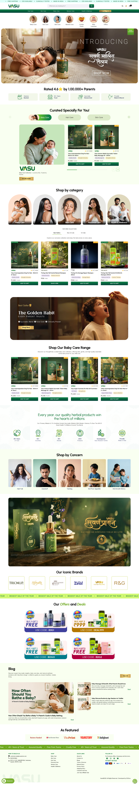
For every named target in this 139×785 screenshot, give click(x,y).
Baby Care (56, 11)
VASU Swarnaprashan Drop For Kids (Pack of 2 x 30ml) (114, 389)
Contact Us (80, 758)
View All (125, 676)
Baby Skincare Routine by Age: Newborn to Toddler (107, 698)
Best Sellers (57, 233)
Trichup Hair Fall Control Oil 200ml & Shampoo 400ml (111, 273)
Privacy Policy (80, 766)
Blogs (78, 760)
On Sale (83, 233)
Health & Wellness (87, 11)
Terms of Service (81, 762)
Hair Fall (20, 489)
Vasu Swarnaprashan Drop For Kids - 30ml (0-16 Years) (79, 154)
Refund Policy (80, 764)
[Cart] (130, 6)
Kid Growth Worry (119, 489)
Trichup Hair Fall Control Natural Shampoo (53, 273)
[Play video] (69, 532)
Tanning (69, 489)
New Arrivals (70, 233)
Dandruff (45, 489)
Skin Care (43, 11)
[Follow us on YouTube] (118, 758)
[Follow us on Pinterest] (114, 758)
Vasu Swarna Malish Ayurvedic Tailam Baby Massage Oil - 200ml (106, 154)
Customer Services (82, 770)
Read (72, 719)
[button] (129, 117)
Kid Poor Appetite (94, 489)
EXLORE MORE (26, 178)
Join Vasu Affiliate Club (83, 772)
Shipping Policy (81, 768)
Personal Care (54, 762)
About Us (79, 756)
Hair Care (30, 11)
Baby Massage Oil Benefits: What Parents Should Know (109, 684)
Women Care (70, 11)
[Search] (122, 6)
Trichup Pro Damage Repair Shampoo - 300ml (82, 273)
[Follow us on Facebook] (107, 758)
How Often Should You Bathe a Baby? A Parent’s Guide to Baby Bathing (35, 716)
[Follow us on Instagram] (110, 758)
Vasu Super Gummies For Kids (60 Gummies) (84, 388)
